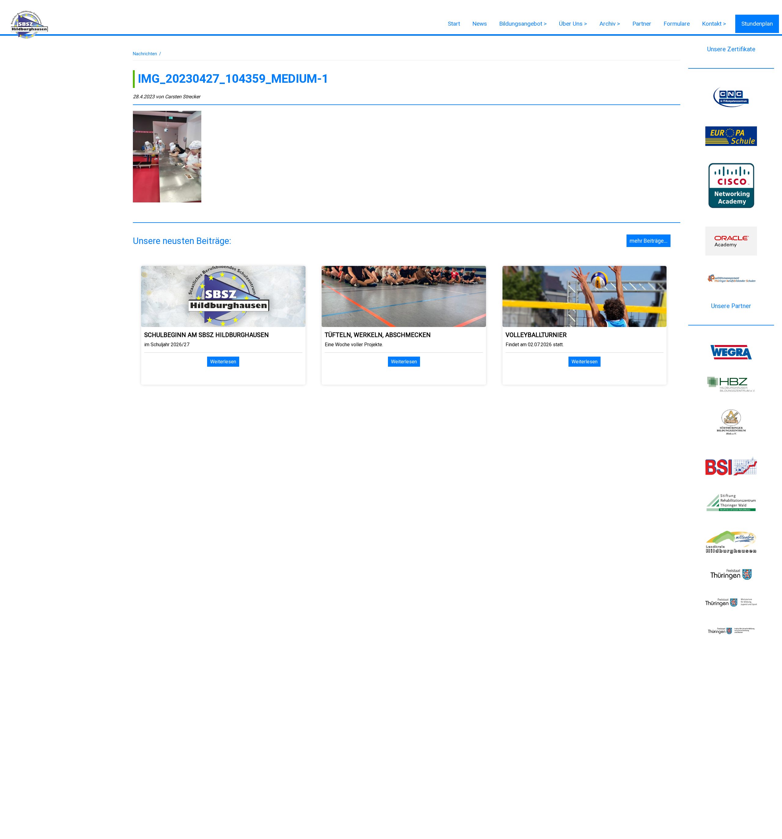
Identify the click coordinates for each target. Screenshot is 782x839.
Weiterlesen (223, 362)
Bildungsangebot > (523, 23)
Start (454, 23)
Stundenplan (757, 23)
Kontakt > (714, 23)
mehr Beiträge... (648, 241)
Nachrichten (145, 53)
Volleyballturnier (536, 335)
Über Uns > (573, 23)
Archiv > (609, 23)
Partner (641, 23)
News (479, 23)
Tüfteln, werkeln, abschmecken (378, 335)
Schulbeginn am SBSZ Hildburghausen (206, 335)
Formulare (676, 23)
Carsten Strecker (182, 97)
